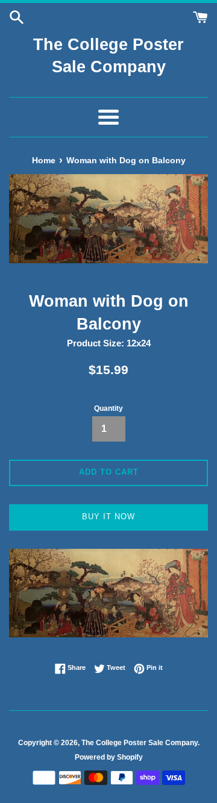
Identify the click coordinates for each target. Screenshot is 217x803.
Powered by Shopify (109, 757)
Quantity (108, 408)
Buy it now (108, 516)
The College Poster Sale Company (108, 56)
